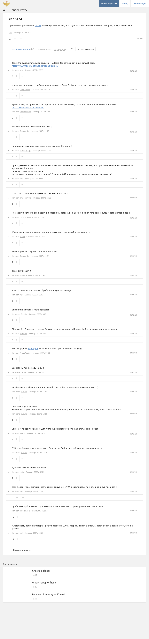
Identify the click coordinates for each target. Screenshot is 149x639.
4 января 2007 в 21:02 (23, 33)
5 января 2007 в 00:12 (34, 295)
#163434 (15, 19)
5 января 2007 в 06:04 (38, 314)
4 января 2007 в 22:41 (35, 275)
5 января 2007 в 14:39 (36, 433)
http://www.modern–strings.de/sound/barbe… (35, 66)
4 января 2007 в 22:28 (34, 217)
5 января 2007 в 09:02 (40, 353)
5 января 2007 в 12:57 (42, 112)
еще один (33, 348)
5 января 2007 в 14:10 (40, 131)
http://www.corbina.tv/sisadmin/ (28, 107)
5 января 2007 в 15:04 (38, 453)
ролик (38, 25)
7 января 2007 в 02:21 (35, 472)
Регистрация (139, 3)
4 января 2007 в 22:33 (35, 237)
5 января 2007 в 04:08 (40, 89)
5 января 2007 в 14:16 (38, 414)
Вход (124, 3)
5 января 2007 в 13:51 (38, 392)
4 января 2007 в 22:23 (42, 198)
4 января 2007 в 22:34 (40, 256)
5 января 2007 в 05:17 (38, 511)
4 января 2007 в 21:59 (42, 150)
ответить (133, 70)
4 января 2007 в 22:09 (34, 178)
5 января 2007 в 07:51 (38, 333)
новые (44, 49)
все (23, 49)
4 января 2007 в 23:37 (34, 70)
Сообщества (20, 10)
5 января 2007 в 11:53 (37, 372)
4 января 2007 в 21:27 (34, 491)
